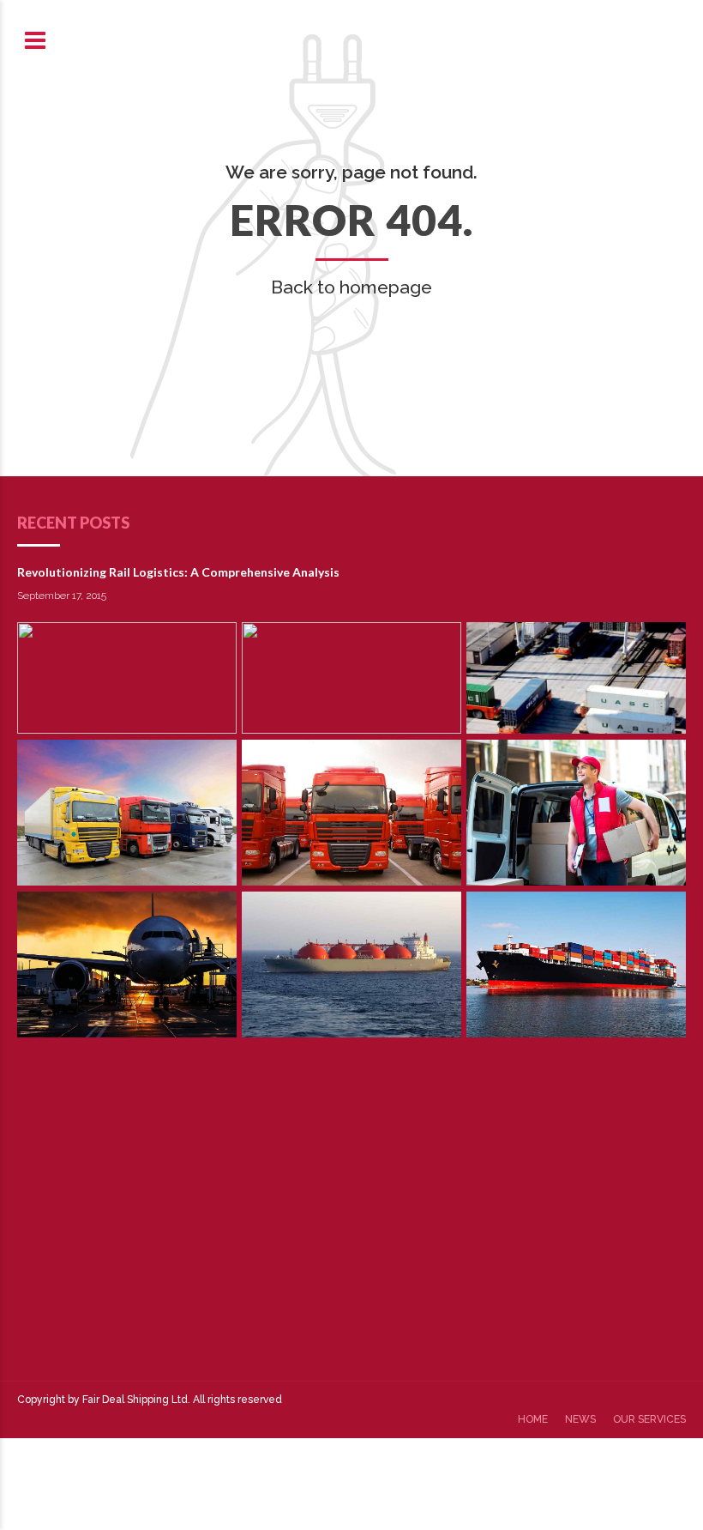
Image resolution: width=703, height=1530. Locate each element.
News (580, 1419)
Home (533, 1419)
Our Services (649, 1419)
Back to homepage (351, 287)
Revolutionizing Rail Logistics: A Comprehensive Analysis (178, 572)
